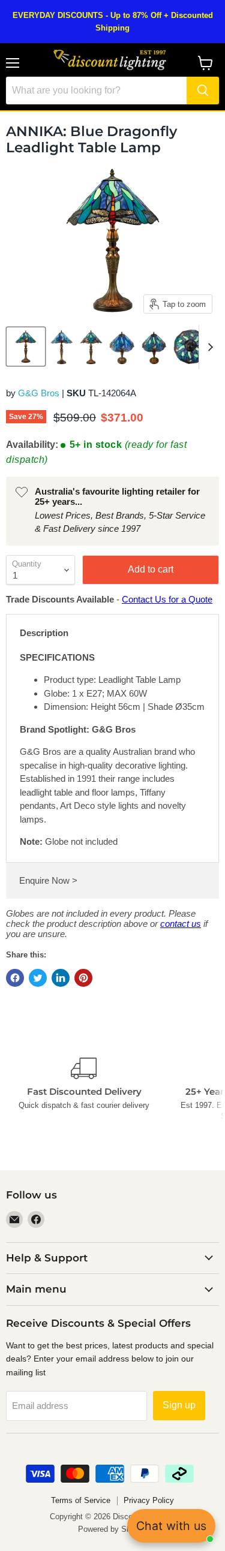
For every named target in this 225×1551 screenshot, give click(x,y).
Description (44, 633)
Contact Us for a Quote (167, 599)
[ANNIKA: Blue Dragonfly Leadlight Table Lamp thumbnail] (61, 346)
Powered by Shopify (113, 1529)
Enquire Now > (48, 880)
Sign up (179, 1405)
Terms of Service (80, 1500)
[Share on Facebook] (15, 978)
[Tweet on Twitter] (38, 978)
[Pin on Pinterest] (83, 978)
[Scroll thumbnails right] (208, 347)
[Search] (203, 90)
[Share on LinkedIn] (61, 978)
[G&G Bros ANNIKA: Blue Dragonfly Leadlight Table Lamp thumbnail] (26, 346)
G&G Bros (38, 393)
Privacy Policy (149, 1500)
